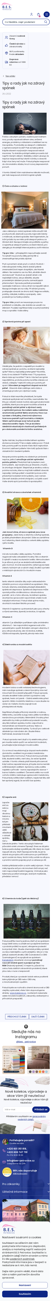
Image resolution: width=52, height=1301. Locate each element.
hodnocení (20, 1173)
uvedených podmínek (22, 1259)
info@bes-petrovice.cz (21, 1160)
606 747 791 (20, 1152)
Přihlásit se (41, 1109)
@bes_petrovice (26, 1041)
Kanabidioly (7, 960)
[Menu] (47, 14)
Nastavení (25, 1285)
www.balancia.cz (18, 993)
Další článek (38, 1016)
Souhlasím (25, 1293)
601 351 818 (20, 1148)
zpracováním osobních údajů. (32, 1118)
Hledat (46, 22)
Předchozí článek (17, 1016)
